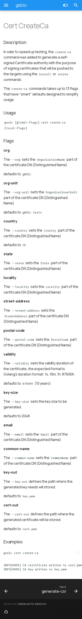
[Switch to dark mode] (65, 5)
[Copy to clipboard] (77, 553)
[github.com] (6, 612)
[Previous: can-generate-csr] (11, 589)
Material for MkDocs (32, 604)
